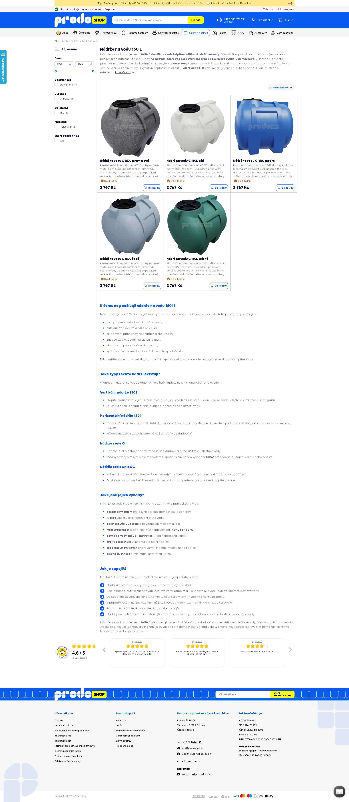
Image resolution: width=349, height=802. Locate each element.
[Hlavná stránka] (56, 41)
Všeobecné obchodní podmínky (72, 730)
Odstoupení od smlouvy (68, 761)
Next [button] (290, 649)
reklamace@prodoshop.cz (196, 774)
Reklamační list (63, 740)
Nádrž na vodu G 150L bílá (185, 160)
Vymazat (184, 20)
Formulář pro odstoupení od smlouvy (75, 746)
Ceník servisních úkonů (128, 735)
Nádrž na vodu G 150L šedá (119, 259)
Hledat (195, 19)
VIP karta (121, 720)
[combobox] (280, 87)
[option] (137, 652)
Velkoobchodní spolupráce (130, 730)
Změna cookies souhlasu (68, 756)
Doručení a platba (64, 725)
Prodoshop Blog (124, 746)
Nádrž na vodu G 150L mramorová (124, 160)
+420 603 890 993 (191, 742)
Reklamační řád (63, 735)
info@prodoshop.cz (192, 748)
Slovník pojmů (123, 740)
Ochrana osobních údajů (68, 751)
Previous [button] (103, 649)
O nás (119, 725)
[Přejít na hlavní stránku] (81, 20)
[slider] (56, 71)
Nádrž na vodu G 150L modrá (254, 160)
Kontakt (59, 720)
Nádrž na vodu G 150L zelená (187, 259)
